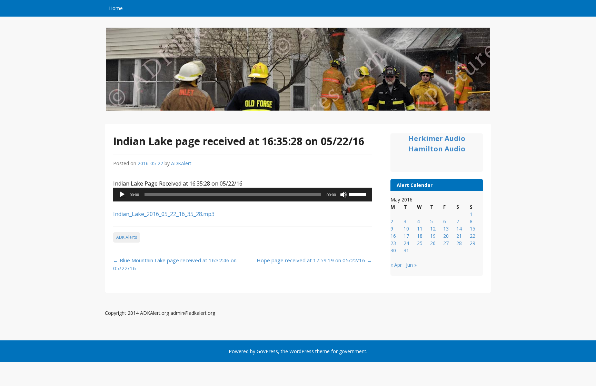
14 (459, 228)
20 (446, 236)
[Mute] (343, 194)
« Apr (396, 265)
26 (433, 243)
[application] (242, 194)
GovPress (267, 351)
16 (393, 236)
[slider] (358, 194)
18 (420, 236)
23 (393, 243)
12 (433, 228)
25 (420, 243)
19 (433, 236)
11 (420, 228)
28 (459, 243)
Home (116, 8)
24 (406, 243)
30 (393, 250)
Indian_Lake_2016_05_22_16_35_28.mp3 (164, 214)
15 (472, 228)
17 (406, 236)
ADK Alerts (126, 237)
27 (446, 243)
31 (406, 250)
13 (446, 228)
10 (406, 228)
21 (459, 236)
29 (472, 243)
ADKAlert (181, 163)
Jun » (411, 265)
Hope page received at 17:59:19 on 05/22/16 (314, 260)
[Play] (122, 194)
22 (472, 236)
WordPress (301, 351)
